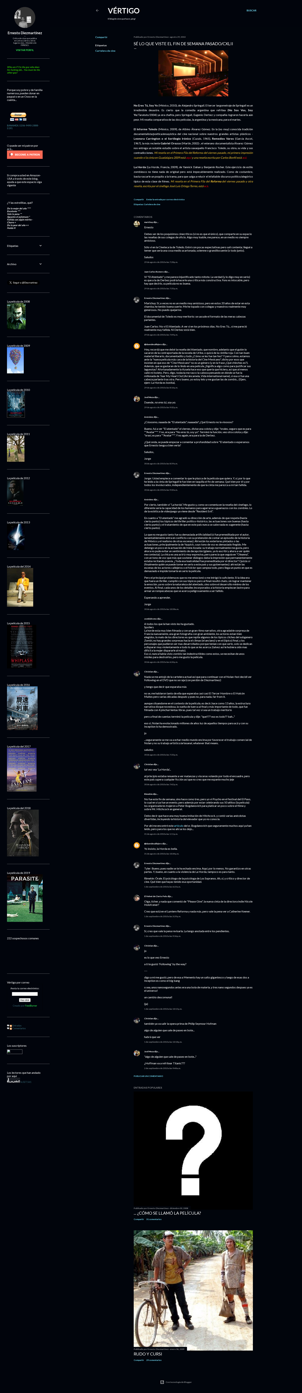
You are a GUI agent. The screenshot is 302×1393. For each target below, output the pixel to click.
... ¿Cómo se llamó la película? (167, 1212)
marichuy (148, 222)
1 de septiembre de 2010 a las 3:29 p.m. (162, 916)
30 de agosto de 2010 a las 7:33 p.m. (161, 754)
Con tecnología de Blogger (179, 1382)
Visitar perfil (25, 50)
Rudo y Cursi (148, 1353)
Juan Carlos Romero (154, 271)
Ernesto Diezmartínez (154, 298)
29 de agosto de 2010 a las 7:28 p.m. (161, 262)
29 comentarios (153, 1360)
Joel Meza (149, 397)
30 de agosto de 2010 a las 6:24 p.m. (161, 662)
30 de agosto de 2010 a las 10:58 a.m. (161, 609)
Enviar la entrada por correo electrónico (165, 199)
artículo (178, 825)
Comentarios (19, 1028)
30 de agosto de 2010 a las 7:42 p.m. (161, 784)
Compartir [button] (101, 37)
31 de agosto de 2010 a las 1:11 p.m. (161, 834)
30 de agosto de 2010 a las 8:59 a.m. (161, 463)
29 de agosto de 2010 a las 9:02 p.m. (161, 407)
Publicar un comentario (148, 1076)
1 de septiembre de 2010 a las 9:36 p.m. (162, 936)
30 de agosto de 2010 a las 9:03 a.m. (161, 490)
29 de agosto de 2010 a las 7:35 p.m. (161, 288)
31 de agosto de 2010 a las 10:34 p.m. (161, 853)
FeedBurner (31, 1005)
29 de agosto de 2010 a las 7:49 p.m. (161, 334)
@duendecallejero (153, 344)
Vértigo (124, 10)
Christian (148, 671)
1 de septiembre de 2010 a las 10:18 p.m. (163, 1042)
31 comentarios (153, 1219)
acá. (206, 186)
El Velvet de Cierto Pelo (155, 896)
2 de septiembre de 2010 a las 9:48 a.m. (162, 1068)
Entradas (16, 1025)
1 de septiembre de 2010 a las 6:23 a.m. (162, 886)
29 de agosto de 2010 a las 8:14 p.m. (161, 387)
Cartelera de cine (105, 50)
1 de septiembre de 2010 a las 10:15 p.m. (163, 1009)
